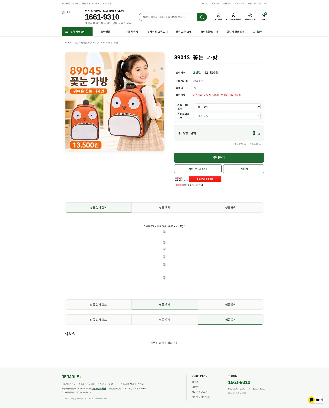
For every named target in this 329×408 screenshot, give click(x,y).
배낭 (96, 42)
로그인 (205, 3)
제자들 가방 (86, 42)
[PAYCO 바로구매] (205, 179)
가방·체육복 (131, 31)
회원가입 (215, 3)
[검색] (202, 17)
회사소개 (196, 382)
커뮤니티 (107, 3)
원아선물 (105, 31)
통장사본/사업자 (69, 3)
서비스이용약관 (199, 392)
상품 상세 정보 (98, 207)
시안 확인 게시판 (89, 3)
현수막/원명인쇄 (235, 31)
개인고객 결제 (254, 3)
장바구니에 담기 (197, 168)
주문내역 (227, 3)
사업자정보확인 (99, 388)
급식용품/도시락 (209, 31)
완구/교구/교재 (183, 31)
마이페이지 (239, 3)
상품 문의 (230, 207)
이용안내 (196, 387)
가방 (76, 42)
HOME (68, 42)
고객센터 (258, 31)
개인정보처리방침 (201, 397)
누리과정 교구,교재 (157, 31)
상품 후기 (164, 207)
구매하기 (219, 157)
